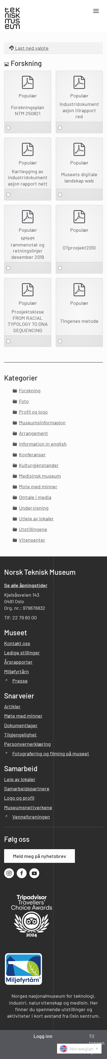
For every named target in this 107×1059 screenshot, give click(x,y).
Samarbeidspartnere (26, 788)
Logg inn (42, 1036)
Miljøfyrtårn (16, 671)
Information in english (43, 444)
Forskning (30, 390)
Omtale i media (35, 497)
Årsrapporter (18, 662)
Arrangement (33, 433)
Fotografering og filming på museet (50, 753)
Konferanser (32, 454)
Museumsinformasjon (42, 422)
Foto (24, 401)
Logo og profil (19, 798)
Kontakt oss (17, 643)
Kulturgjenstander (39, 465)
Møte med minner (23, 716)
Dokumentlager (21, 725)
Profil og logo (33, 412)
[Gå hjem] (13, 19)
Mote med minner (38, 486)
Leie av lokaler (19, 779)
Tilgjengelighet (20, 735)
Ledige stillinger (22, 652)
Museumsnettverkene (28, 807)
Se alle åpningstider (25, 585)
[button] (96, 19)
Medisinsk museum (40, 476)
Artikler (12, 706)
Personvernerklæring (27, 744)
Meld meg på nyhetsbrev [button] (39, 856)
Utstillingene (33, 529)
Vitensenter (32, 540)
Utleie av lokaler (36, 518)
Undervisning (34, 508)
